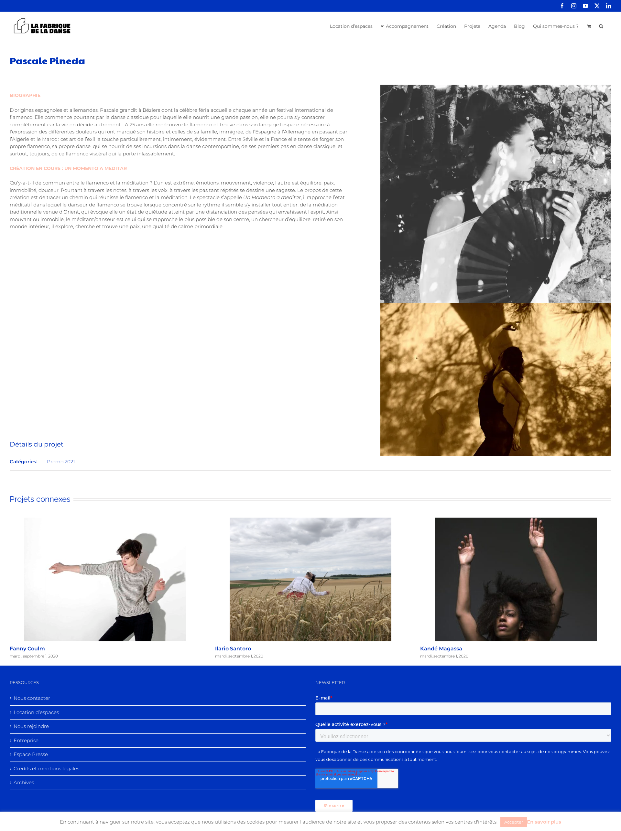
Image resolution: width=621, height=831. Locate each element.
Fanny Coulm (27, 649)
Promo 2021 (61, 461)
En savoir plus (544, 822)
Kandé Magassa (441, 649)
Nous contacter (32, 698)
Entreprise (26, 740)
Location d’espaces (36, 712)
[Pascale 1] (495, 88)
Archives (24, 782)
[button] (601, 25)
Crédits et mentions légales (46, 768)
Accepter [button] (513, 822)
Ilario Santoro (233, 649)
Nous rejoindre (31, 726)
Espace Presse (31, 754)
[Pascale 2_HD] (495, 306)
